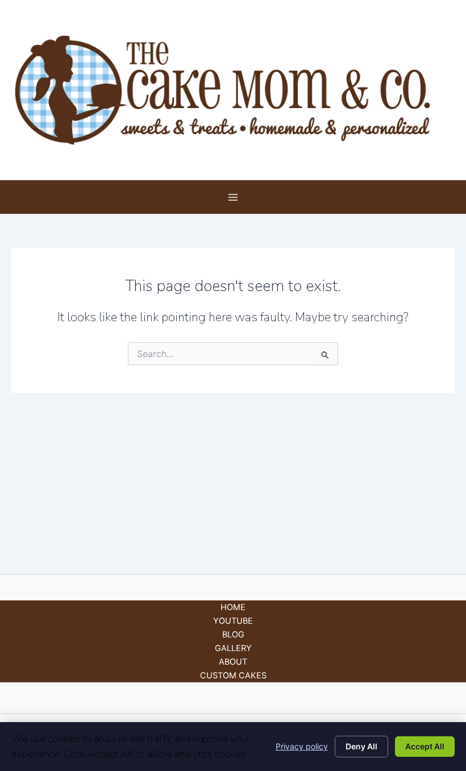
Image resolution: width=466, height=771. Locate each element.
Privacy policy (302, 746)
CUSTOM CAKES (233, 675)
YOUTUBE (233, 621)
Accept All (424, 746)
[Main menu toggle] (233, 197)
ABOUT (233, 662)
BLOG (233, 634)
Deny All (361, 746)
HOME (233, 607)
